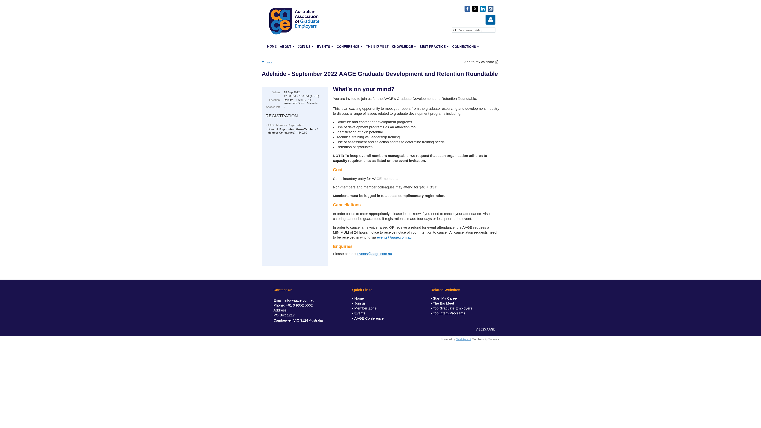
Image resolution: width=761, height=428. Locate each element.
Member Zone (365, 308)
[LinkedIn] (483, 9)
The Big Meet (443, 303)
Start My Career (445, 298)
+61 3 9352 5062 (299, 305)
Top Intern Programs (449, 313)
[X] (475, 9)
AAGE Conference (369, 318)
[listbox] (481, 61)
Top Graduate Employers (452, 308)
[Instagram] (490, 9)
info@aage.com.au (299, 300)
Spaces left (273, 106)
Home (359, 298)
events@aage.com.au (394, 237)
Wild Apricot (463, 339)
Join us (360, 303)
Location (274, 99)
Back (269, 62)
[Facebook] (467, 9)
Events (359, 313)
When (276, 92)
